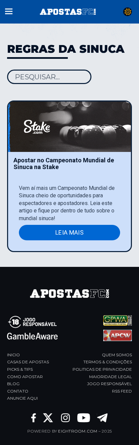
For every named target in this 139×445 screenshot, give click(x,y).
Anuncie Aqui (22, 398)
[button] (8, 10)
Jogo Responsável (109, 383)
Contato (17, 391)
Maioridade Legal (110, 376)
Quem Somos (117, 354)
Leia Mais (69, 232)
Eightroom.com (77, 431)
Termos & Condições (107, 361)
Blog (13, 383)
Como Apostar (25, 376)
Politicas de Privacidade (102, 369)
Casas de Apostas (28, 361)
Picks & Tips (20, 369)
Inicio (13, 354)
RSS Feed (122, 391)
